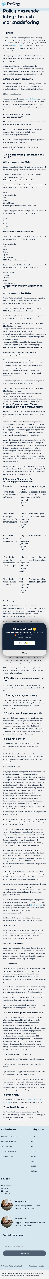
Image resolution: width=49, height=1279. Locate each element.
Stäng (24, 653)
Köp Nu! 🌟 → (24, 643)
